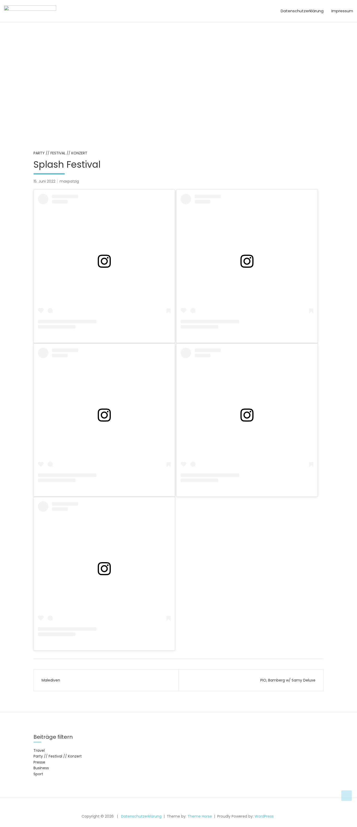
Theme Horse (199, 816)
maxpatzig (69, 181)
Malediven (51, 680)
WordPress (264, 816)
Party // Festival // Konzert (60, 153)
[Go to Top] (346, 795)
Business (41, 768)
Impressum (342, 11)
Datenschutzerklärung (302, 11)
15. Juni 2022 (44, 181)
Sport (38, 774)
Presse (39, 762)
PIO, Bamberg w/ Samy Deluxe (287, 680)
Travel (39, 750)
